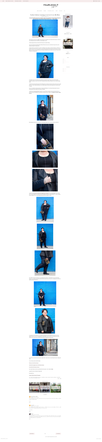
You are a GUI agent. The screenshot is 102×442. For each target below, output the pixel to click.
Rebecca (32, 413)
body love (39, 377)
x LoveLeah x (31, 409)
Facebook (65, 69)
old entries (58, 433)
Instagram (65, 68)
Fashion (46, 377)
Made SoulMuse (98, 438)
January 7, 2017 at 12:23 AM (35, 414)
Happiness (54, 377)
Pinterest (65, 71)
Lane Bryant (58, 377)
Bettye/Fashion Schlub (34, 396)
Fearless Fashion (50, 377)
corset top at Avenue (36, 91)
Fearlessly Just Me (5, 438)
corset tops (39, 336)
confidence (43, 377)
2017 (29, 377)
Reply (30, 402)
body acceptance (35, 377)
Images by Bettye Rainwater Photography (34, 375)
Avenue (32, 377)
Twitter (65, 70)
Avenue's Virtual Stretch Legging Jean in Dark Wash (42, 193)
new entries (32, 433)
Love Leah (32, 405)
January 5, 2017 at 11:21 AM (35, 397)
